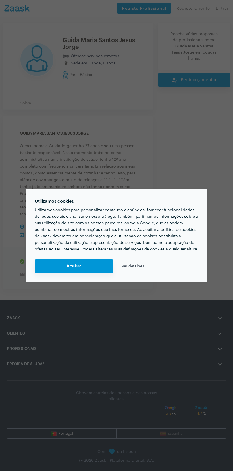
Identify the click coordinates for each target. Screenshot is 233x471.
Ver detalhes (133, 266)
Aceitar (73, 266)
